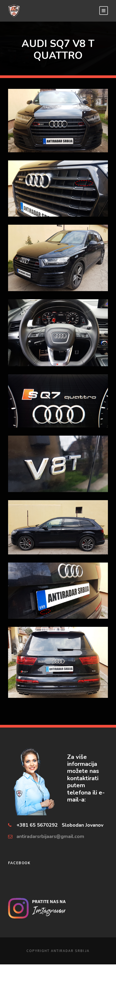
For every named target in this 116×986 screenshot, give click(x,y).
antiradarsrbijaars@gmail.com (50, 836)
